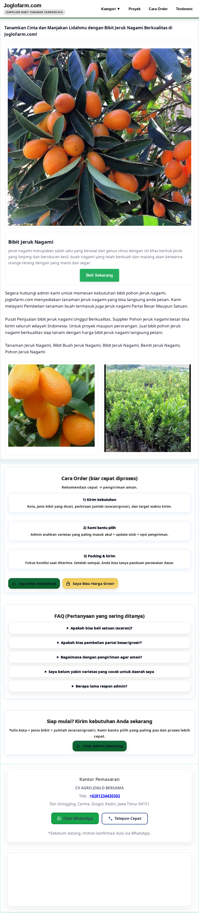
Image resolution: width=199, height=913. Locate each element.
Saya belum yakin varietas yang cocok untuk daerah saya (101, 671)
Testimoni (184, 9)
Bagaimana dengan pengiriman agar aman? (101, 657)
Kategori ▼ (110, 9)
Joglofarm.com (22, 5)
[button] (75, 818)
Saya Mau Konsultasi (37, 583)
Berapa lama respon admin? (101, 686)
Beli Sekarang (99, 275)
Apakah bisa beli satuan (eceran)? (101, 628)
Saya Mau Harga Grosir (94, 583)
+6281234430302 (105, 796)
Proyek (135, 9)
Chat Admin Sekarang (103, 745)
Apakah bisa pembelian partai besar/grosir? (101, 642)
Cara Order (158, 9)
